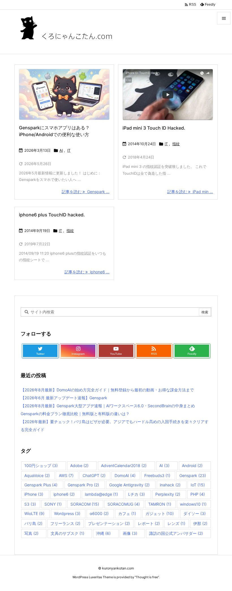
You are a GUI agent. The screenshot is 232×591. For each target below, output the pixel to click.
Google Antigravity (129, 484)
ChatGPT (94, 475)
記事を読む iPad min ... (190, 191)
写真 (31, 533)
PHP (197, 494)
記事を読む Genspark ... (85, 191)
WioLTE (34, 513)
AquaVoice (37, 475)
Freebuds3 (157, 475)
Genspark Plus (40, 484)
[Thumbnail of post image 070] (168, 94)
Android (192, 465)
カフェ (127, 513)
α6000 (99, 513)
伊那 (200, 523)
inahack (170, 484)
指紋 (176, 144)
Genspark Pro (83, 484)
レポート (149, 523)
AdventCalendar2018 (124, 465)
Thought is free (147, 577)
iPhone (33, 494)
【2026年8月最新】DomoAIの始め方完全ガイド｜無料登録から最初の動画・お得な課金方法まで (107, 389)
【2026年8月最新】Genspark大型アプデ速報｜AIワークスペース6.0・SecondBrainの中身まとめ (108, 405)
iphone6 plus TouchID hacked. (52, 215)
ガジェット (159, 513)
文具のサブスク (67, 533)
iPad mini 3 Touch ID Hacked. (154, 128)
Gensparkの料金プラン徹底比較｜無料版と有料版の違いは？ (75, 413)
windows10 (193, 504)
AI (61, 150)
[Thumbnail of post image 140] (64, 94)
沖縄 (103, 533)
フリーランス (65, 523)
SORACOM (84, 504)
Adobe (79, 465)
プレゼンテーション (109, 523)
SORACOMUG (124, 504)
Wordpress (67, 513)
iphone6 (64, 494)
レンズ (176, 523)
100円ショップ (41, 465)
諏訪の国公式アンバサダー (176, 533)
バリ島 (33, 523)
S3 (30, 504)
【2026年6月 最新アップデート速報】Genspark (64, 397)
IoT (198, 484)
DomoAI (125, 475)
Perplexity (167, 494)
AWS (66, 475)
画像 (130, 533)
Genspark (192, 475)
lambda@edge (101, 494)
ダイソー (194, 513)
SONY (53, 504)
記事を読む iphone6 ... (87, 271)
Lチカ (136, 494)
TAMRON (159, 504)
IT (68, 150)
